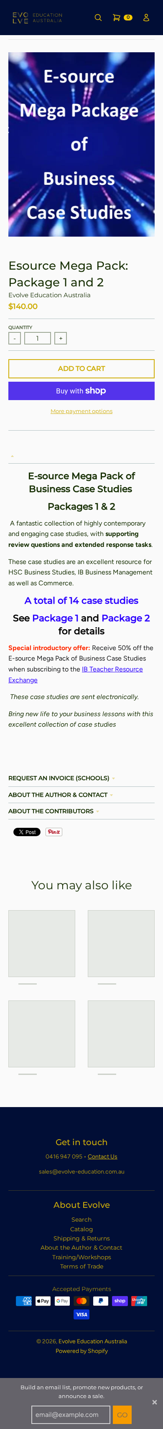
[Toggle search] (98, 18)
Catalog (81, 1229)
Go (122, 1415)
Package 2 (126, 618)
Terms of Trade (81, 1266)
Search (81, 1219)
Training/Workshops (81, 1257)
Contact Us (102, 1156)
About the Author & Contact (57, 795)
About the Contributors (51, 811)
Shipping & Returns (81, 1238)
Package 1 (55, 618)
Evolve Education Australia (49, 295)
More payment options (81, 411)
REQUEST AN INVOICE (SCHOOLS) (59, 778)
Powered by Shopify (82, 1351)
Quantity (20, 327)
